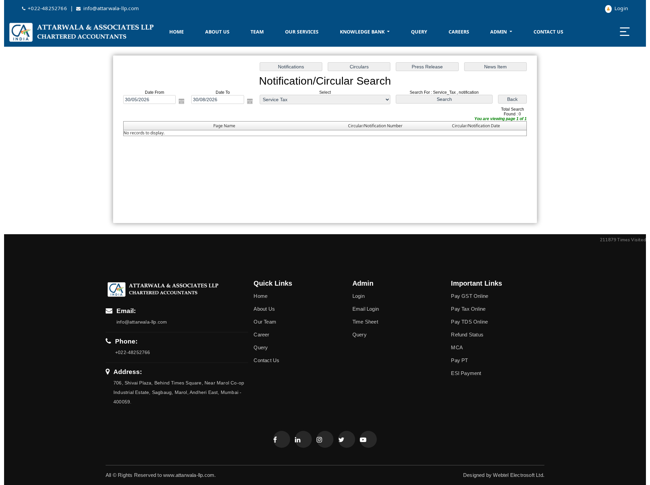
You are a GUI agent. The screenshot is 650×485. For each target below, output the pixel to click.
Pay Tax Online (468, 309)
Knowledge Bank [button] (363, 31)
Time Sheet (365, 322)
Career (261, 334)
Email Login (365, 309)
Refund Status (467, 334)
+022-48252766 (48, 8)
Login (620, 8)
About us (217, 31)
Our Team (265, 322)
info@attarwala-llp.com (111, 8)
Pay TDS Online (469, 322)
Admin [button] (499, 31)
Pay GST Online (469, 296)
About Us (264, 309)
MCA (457, 347)
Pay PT (459, 360)
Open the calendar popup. (181, 101)
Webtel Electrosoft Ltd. (518, 475)
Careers (459, 31)
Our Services (302, 31)
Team (257, 31)
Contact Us (548, 31)
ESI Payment (466, 373)
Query (419, 31)
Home (176, 31)
